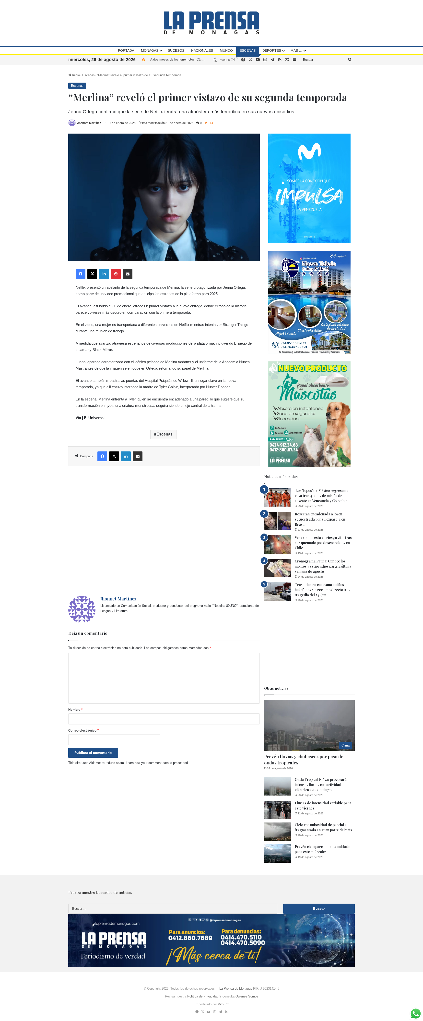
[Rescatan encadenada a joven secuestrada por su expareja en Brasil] (277, 521)
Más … (296, 50)
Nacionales (202, 50)
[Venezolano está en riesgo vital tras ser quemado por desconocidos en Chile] (277, 544)
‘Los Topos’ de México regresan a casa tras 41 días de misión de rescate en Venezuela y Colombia (321, 495)
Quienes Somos (246, 996)
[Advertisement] (164, 530)
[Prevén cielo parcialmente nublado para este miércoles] (277, 853)
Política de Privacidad (202, 996)
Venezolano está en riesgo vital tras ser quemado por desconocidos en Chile (323, 542)
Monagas (149, 50)
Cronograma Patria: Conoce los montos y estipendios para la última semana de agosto (323, 566)
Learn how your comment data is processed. (157, 763)
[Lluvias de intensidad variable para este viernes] (277, 810)
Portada (126, 50)
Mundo (226, 50)
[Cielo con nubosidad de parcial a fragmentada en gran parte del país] (277, 831)
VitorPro (223, 1004)
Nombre (75, 709)
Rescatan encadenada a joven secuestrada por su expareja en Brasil (320, 519)
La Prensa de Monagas (235, 988)
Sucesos (176, 50)
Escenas (248, 50)
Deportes (271, 50)
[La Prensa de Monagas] (211, 23)
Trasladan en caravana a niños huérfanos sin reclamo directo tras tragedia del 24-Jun (322, 589)
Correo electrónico (83, 730)
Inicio (75, 75)
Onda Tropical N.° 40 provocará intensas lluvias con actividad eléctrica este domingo (321, 784)
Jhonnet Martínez (89, 123)
